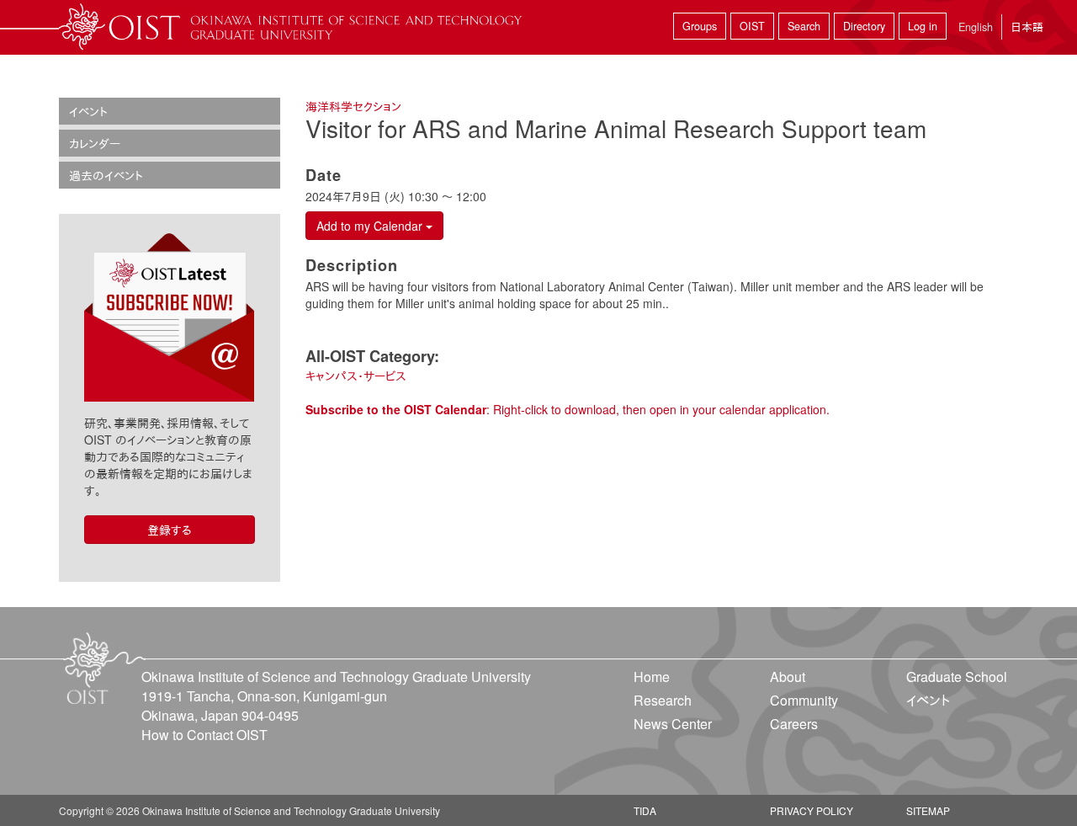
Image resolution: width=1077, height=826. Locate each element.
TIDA (645, 810)
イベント (88, 111)
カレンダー (94, 143)
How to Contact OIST (204, 734)
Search (804, 26)
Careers (794, 723)
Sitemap (928, 810)
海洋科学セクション (353, 106)
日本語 (1027, 27)
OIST (752, 26)
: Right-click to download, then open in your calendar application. (567, 409)
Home (652, 676)
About (787, 676)
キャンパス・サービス (355, 375)
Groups (699, 26)
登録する (169, 529)
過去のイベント (106, 175)
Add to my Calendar (371, 225)
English (975, 27)
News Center (673, 723)
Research (663, 700)
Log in (922, 26)
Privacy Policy (811, 810)
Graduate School (956, 676)
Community (804, 700)
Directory (864, 26)
